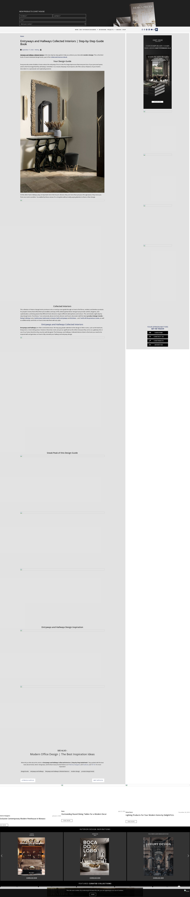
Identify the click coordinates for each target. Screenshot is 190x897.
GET (57, 462)
